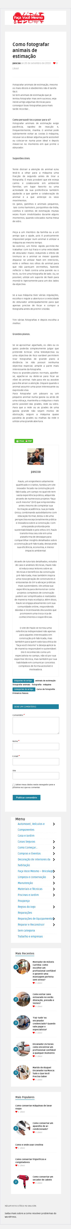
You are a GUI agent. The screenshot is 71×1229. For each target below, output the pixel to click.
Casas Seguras (26, 841)
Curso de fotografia (46, 689)
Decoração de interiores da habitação (34, 862)
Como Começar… (27, 847)
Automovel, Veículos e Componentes (31, 826)
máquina (47, 684)
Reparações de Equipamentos (36, 918)
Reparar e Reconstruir (31, 924)
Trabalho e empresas (30, 936)
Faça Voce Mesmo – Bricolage (35, 871)
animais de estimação (45, 681)
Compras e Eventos (29, 853)
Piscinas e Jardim (28, 895)
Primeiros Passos (20, 693)
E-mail (16, 756)
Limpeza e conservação (32, 877)
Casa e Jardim (26, 835)
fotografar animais (21, 684)
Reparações (25, 912)
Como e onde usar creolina (29, 1145)
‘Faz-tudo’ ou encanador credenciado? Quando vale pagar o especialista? (44, 1023)
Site (14, 771)
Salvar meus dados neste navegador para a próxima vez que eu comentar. (34, 786)
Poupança (24, 901)
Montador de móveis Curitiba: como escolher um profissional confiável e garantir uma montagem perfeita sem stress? (44, 971)
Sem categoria (26, 930)
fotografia (36, 684)
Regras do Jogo (27, 907)
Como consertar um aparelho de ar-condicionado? (43, 1126)
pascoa (17, 63)
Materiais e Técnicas (30, 889)
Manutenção (25, 883)
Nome (16, 741)
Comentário (19, 715)
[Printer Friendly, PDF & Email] (24, 441)
